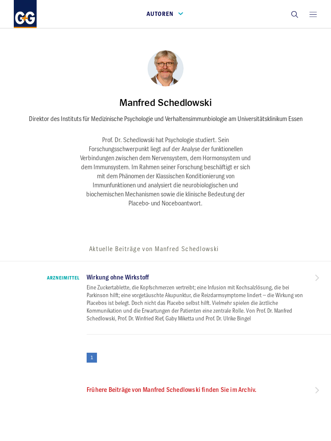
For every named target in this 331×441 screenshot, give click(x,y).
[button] (294, 14)
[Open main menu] (313, 14)
